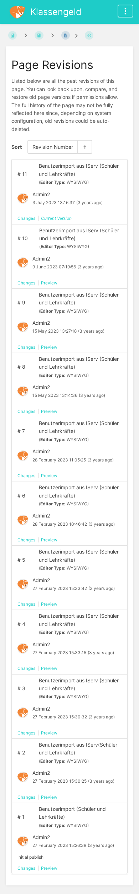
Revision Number (52, 147)
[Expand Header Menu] (125, 11)
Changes (26, 218)
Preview (49, 283)
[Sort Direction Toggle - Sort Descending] (84, 147)
